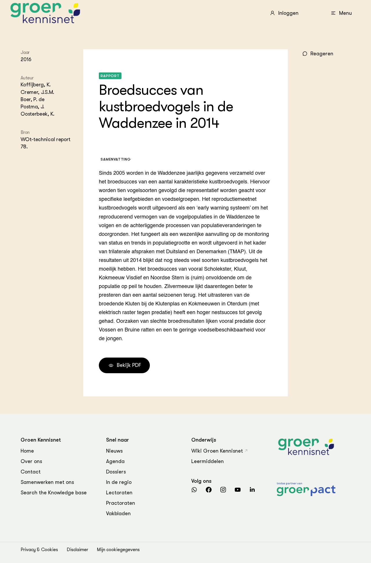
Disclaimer (77, 549)
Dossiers (116, 472)
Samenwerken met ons (47, 482)
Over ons (31, 461)
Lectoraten (119, 492)
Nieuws (114, 451)
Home (27, 451)
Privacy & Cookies (39, 549)
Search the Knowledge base (54, 492)
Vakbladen (118, 513)
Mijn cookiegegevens (118, 549)
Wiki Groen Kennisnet (217, 451)
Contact (31, 472)
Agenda (115, 461)
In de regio (119, 482)
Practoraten (120, 503)
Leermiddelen (207, 461)
